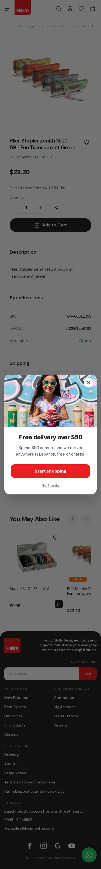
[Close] (88, 383)
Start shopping (51, 471)
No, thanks (50, 485)
